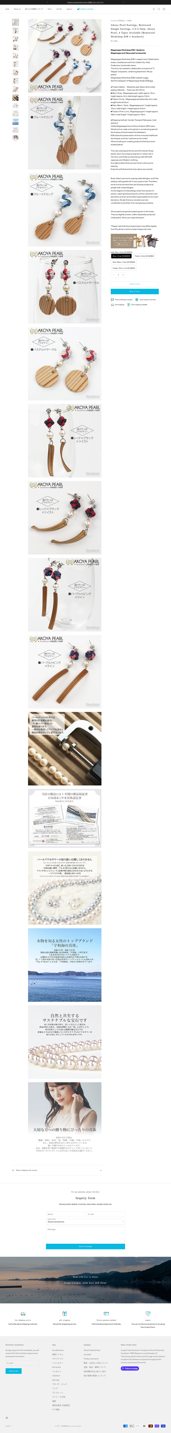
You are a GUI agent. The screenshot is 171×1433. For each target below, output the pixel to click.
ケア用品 (56, 1409)
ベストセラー (57, 1363)
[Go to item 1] (15, 22)
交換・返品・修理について (95, 1367)
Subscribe (13, 1371)
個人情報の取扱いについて (95, 1375)
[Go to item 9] (15, 89)
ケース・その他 (58, 1397)
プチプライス (57, 1359)
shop (7, 9)
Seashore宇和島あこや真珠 (121, 21)
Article (59, 9)
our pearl (87, 1354)
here (146, 77)
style (121, 252)
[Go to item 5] (15, 56)
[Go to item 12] (15, 113)
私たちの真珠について (34, 9)
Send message (85, 1246)
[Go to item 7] (15, 72)
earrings (55, 1380)
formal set (56, 1367)
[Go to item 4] (15, 47)
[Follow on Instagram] (7, 1418)
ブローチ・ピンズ (59, 1384)
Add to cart (134, 284)
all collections (58, 1350)
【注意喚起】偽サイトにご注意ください (85, 2)
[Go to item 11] (15, 105)
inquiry (69, 9)
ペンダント (56, 1371)
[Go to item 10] (15, 97)
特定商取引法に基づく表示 (95, 1371)
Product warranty (91, 1359)
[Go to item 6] (15, 64)
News (50, 9)
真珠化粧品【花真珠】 (61, 1405)
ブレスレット (57, 1392)
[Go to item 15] (15, 138)
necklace (56, 1375)
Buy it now (135, 291)
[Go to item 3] (15, 39)
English (8, 1426)
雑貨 (54, 1401)
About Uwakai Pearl (92, 1350)
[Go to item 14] (15, 130)
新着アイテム (57, 1354)
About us (17, 9)
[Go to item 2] (15, 30)
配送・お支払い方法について (96, 1363)
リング (55, 1388)
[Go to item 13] (15, 121)
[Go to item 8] (15, 81)
